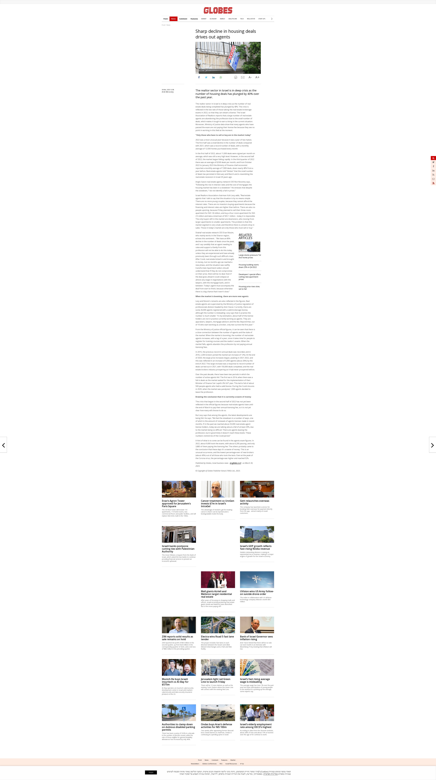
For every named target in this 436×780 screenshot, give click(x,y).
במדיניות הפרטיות (270, 774)
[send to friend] (242, 77)
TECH (242, 19)
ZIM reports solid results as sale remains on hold (177, 638)
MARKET (203, 19)
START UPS (261, 19)
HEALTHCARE (232, 19)
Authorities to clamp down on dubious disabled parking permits (178, 727)
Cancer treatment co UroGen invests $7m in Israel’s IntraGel (217, 503)
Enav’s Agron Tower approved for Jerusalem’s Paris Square (176, 503)
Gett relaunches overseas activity (254, 502)
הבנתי (151, 772)
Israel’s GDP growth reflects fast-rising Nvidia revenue (255, 547)
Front (166, 19)
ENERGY (222, 19)
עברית (242, 764)
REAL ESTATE (251, 19)
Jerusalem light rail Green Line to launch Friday (215, 680)
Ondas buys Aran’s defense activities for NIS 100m (216, 726)
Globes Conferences (209, 764)
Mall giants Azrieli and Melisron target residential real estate (216, 594)
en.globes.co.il (235, 463)
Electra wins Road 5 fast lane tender (217, 638)
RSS (221, 764)
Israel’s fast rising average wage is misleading (255, 680)
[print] (235, 77)
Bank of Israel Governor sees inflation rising (256, 638)
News (173, 19)
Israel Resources (231, 764)
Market (232, 760)
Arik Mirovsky (168, 92)
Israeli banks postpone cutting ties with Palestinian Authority (178, 548)
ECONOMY (213, 19)
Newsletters (195, 764)
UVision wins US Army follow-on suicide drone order (257, 593)
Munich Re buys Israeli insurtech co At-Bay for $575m (175, 681)
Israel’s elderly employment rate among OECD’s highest (256, 726)
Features (194, 19)
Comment (183, 19)
